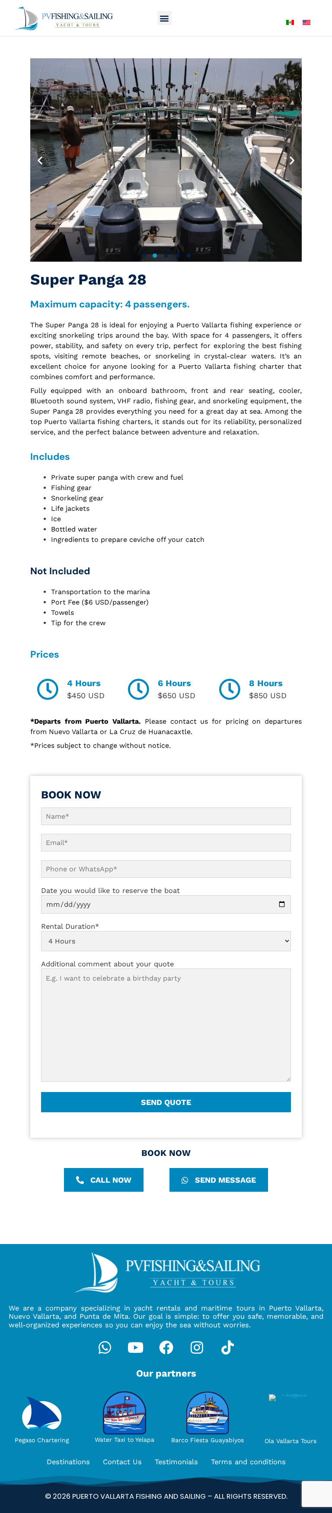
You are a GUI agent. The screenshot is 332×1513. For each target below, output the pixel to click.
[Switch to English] (306, 22)
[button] (164, 18)
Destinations (68, 1462)
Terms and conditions (248, 1462)
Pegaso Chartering (42, 1440)
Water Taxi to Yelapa (124, 1439)
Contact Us (122, 1462)
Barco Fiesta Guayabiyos (207, 1440)
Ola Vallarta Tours (290, 1440)
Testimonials (176, 1462)
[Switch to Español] (290, 22)
